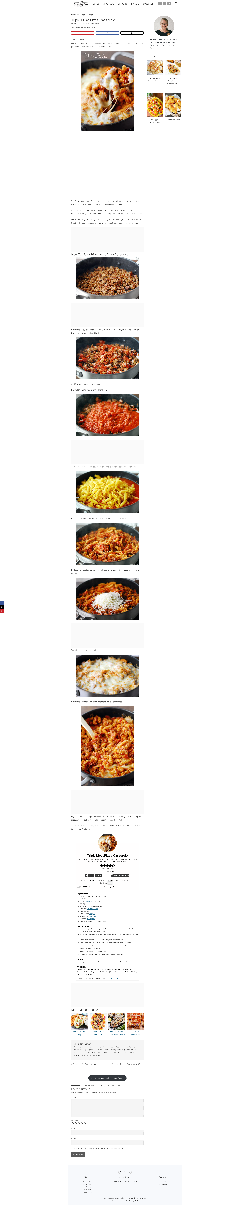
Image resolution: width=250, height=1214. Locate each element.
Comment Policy (87, 1192)
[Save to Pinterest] (82, 33)
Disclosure (87, 1187)
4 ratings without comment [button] (109, 1085)
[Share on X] (132, 33)
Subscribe (148, 4)
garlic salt (92, 916)
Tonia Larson (113, 978)
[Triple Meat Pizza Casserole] (107, 92)
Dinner (90, 15)
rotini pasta (91, 919)
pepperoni (88, 901)
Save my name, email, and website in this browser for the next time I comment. (99, 1148)
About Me (163, 1184)
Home (73, 15)
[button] (101, 865)
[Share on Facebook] (107, 33)
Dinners (135, 4)
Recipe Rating (75, 1120)
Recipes (95, 4)
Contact (163, 1181)
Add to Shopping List (121, 876)
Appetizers (108, 4)
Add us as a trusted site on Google (109, 1078)
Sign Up (116, 1181)
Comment (75, 1097)
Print (90, 876)
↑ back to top (125, 1172)
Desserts (122, 4)
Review (98, 876)
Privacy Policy (87, 1181)
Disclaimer (87, 1190)
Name (73, 1128)
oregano (92, 914)
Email (73, 1138)
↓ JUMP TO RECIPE (79, 39)
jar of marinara (92, 909)
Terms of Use (87, 1184)
